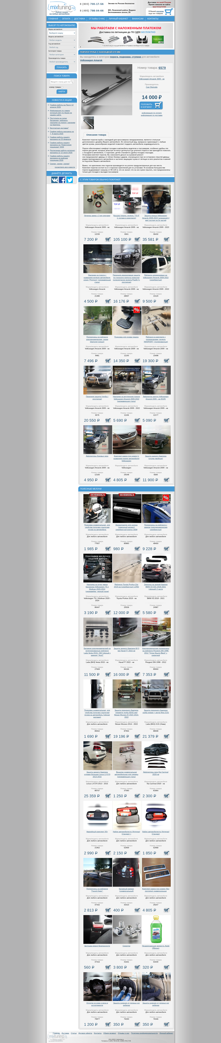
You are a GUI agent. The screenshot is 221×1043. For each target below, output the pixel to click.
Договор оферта (85, 1033)
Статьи (74, 1033)
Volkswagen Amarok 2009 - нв (151, 79)
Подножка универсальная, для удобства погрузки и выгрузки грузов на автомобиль (97, 527)
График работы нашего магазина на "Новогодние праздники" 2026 (60, 145)
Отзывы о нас (97, 19)
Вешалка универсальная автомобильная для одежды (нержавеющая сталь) (126, 774)
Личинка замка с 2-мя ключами (97, 216)
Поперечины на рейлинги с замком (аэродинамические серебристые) (155, 527)
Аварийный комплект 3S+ (97, 832)
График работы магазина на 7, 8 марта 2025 (62, 132)
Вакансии (137, 19)
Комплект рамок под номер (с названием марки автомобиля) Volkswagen (126, 458)
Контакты (152, 19)
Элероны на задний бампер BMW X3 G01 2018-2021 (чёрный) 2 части (156, 586)
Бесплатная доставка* (59, 128)
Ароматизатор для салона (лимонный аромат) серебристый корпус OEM (126, 527)
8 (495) (92, 10)
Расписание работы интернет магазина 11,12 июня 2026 (62, 151)
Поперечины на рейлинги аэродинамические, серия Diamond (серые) (97, 339)
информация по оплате (152, 113)
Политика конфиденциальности (144, 1033)
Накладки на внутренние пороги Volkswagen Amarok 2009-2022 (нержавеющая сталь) (126, 399)
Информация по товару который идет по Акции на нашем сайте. (61, 113)
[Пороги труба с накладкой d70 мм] (106, 115)
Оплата (66, 19)
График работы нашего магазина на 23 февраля (60, 138)
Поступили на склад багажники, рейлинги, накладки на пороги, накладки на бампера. (62, 121)
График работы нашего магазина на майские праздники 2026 (60, 158)
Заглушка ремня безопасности (97, 946)
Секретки (126, 946)
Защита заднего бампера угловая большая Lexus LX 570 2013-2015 (97, 774)
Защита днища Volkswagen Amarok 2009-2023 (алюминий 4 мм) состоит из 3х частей (155, 218)
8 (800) (92, 4)
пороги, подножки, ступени (125, 57)
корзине (160, 11)
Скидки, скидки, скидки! (59, 164)
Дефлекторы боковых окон (97, 456)
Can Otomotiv (152, 87)
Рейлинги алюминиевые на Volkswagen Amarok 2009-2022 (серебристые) (156, 277)
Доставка (79, 19)
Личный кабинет (118, 19)
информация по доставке (151, 115)
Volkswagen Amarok (91, 60)
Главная (53, 19)
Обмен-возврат (109, 1033)
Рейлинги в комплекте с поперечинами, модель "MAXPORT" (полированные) (156, 339)
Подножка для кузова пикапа (126, 337)
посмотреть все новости (65, 167)
